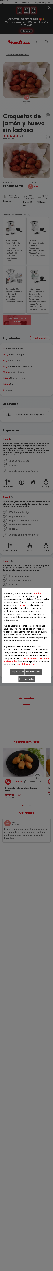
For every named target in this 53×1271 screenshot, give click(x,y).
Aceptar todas (17, 672)
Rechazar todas (26, 679)
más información (26, 664)
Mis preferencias (34, 672)
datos (22, 605)
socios (37, 593)
